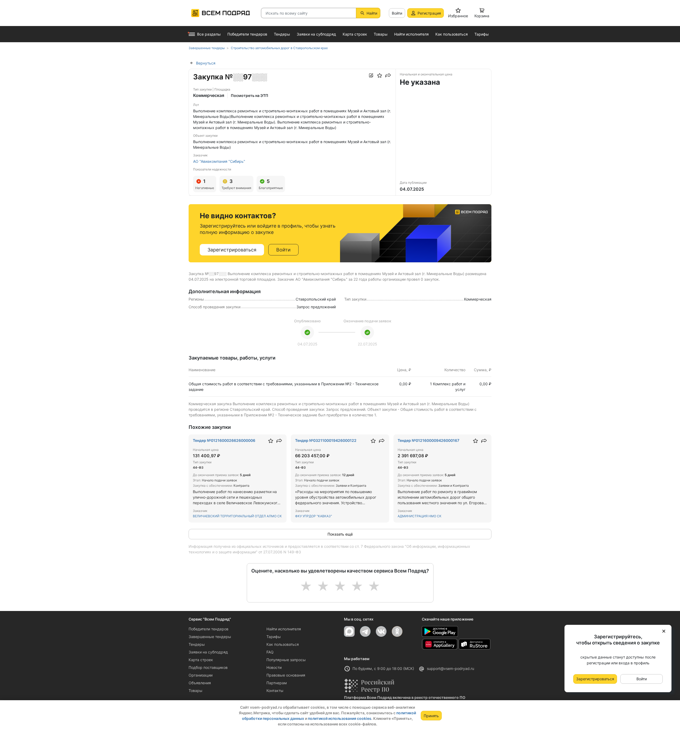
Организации (200, 675)
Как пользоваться (282, 644)
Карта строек (201, 659)
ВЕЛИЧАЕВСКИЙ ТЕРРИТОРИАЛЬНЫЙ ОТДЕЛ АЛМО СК (237, 516)
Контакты (274, 690)
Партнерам (276, 683)
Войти (397, 13)
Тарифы (273, 636)
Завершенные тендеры (210, 636)
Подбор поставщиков (208, 667)
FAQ (270, 652)
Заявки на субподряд (208, 652)
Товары (195, 690)
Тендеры (197, 644)
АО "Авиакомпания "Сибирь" (219, 161)
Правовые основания (285, 675)
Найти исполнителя (283, 629)
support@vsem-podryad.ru (450, 668)
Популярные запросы (286, 659)
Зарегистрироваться (231, 250)
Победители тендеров (208, 629)
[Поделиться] (388, 75)
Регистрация (429, 13)
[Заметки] (371, 75)
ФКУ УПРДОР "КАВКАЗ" (313, 516)
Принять (431, 715)
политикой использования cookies (339, 718)
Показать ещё (340, 534)
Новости (274, 667)
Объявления (200, 683)
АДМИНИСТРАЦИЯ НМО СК (419, 516)
